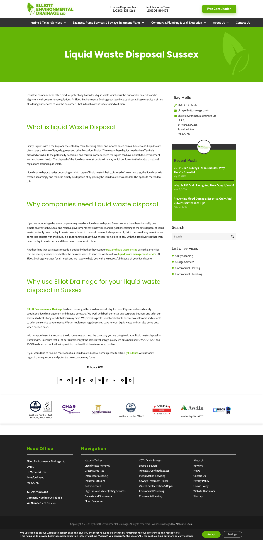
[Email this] (60, 380)
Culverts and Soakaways (98, 496)
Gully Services (93, 486)
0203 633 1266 (187, 105)
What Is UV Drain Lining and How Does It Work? (204, 185)
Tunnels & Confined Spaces (154, 470)
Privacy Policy (201, 480)
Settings (232, 534)
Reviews (198, 465)
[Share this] (68, 380)
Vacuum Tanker (93, 460)
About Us (198, 460)
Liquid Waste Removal (97, 465)
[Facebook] (256, 329)
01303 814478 (39, 492)
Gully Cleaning (184, 255)
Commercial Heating (187, 268)
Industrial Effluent (95, 480)
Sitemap (198, 496)
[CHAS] (71, 406)
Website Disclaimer (204, 491)
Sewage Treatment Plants (153, 480)
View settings (185, 536)
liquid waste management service (137, 254)
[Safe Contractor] (131, 404)
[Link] (50, 8)
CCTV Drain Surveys (150, 460)
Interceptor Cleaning (96, 475)
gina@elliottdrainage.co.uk (193, 110)
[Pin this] (91, 380)
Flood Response (94, 501)
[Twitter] (256, 354)
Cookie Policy (201, 486)
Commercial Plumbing (188, 274)
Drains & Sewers (148, 465)
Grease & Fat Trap (94, 470)
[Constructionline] (101, 406)
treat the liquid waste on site (121, 249)
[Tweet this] (76, 380)
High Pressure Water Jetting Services (105, 491)
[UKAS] (41, 402)
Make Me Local (184, 524)
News (196, 470)
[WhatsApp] (256, 341)
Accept (211, 534)
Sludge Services (184, 262)
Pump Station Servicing (152, 475)
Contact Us (199, 475)
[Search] (232, 236)
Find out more (166, 536)
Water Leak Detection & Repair (156, 486)
